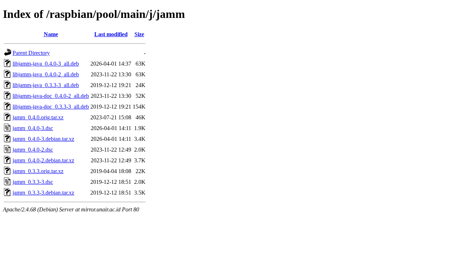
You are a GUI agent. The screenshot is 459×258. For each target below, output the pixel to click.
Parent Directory (31, 53)
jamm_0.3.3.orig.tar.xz (38, 171)
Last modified (111, 34)
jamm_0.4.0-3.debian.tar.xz (43, 139)
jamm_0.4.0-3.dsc (33, 128)
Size (139, 34)
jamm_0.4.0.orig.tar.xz (38, 117)
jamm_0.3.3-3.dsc (33, 182)
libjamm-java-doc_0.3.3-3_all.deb (51, 107)
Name (51, 34)
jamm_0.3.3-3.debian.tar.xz (43, 193)
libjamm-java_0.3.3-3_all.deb (46, 85)
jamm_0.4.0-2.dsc (33, 150)
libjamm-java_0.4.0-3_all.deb (46, 64)
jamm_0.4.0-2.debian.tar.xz (43, 160)
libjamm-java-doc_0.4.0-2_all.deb (51, 96)
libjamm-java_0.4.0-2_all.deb (46, 74)
